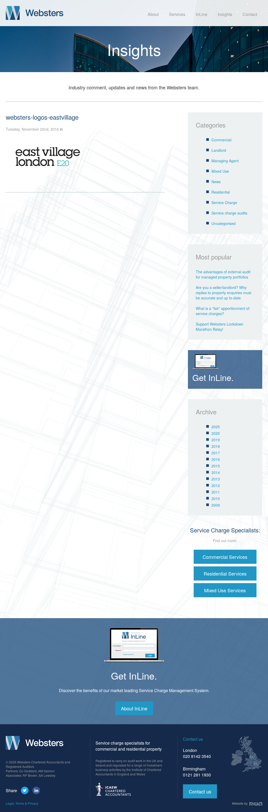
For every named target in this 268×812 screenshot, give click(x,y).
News (216, 181)
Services (177, 14)
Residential (220, 192)
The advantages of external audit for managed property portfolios (223, 274)
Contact (250, 14)
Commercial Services (225, 556)
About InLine (134, 708)
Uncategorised (223, 223)
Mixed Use (220, 171)
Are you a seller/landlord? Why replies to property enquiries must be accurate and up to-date (223, 292)
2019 (215, 439)
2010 (215, 498)
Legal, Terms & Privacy (22, 803)
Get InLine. (134, 675)
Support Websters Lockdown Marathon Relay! (219, 326)
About (153, 14)
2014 (215, 472)
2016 (215, 459)
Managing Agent (225, 160)
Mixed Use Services (225, 590)
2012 (215, 485)
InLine (201, 14)
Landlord (218, 150)
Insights (225, 14)
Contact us (200, 791)
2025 (215, 426)
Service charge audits (229, 213)
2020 (215, 433)
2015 (215, 465)
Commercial (221, 139)
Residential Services (225, 573)
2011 (215, 492)
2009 (215, 505)
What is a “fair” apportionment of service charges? (222, 311)
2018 (215, 446)
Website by (240, 803)
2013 (215, 479)
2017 (215, 452)
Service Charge (224, 202)
